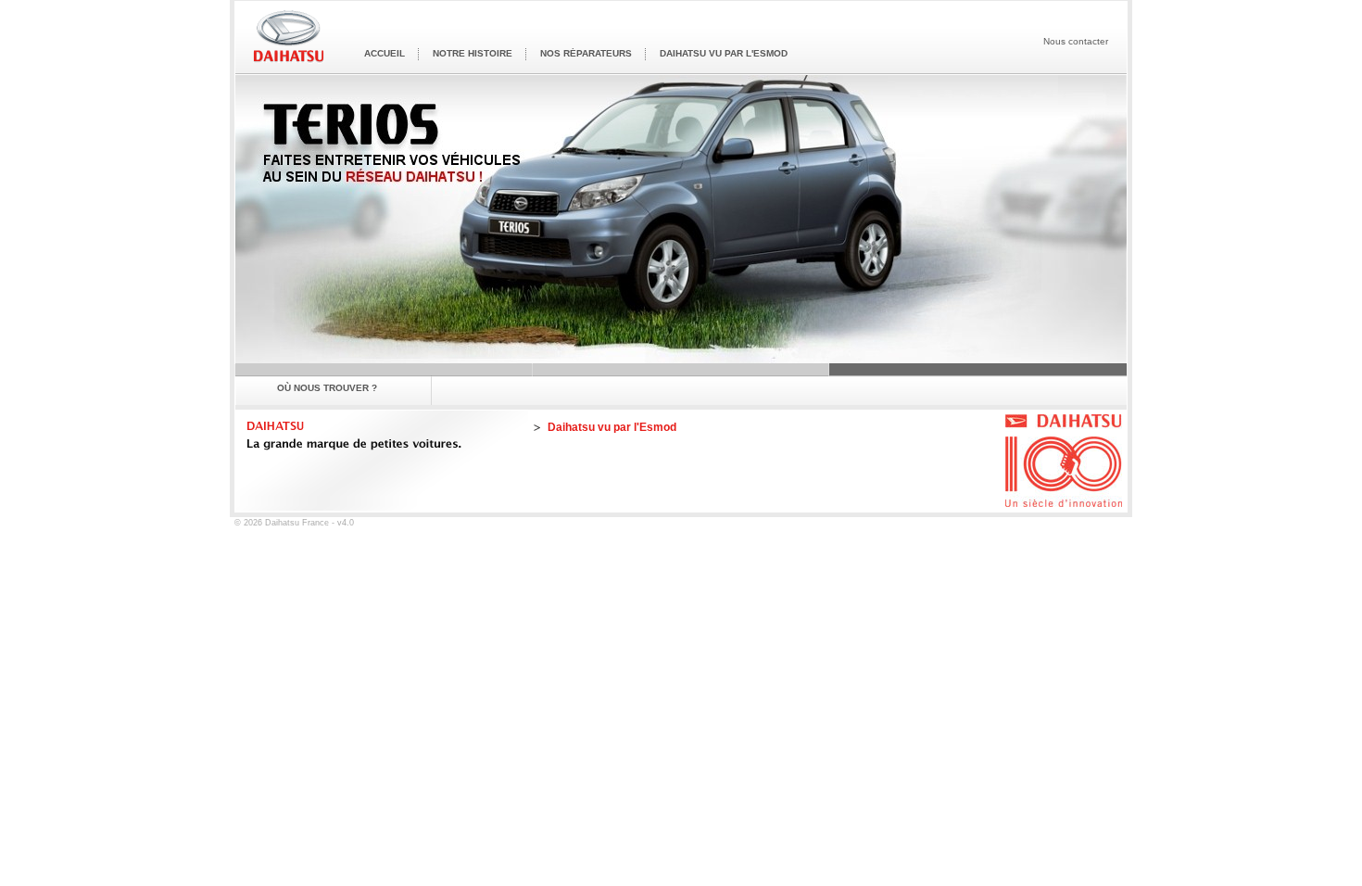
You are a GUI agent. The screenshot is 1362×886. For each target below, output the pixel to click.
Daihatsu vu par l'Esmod (724, 53)
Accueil (384, 53)
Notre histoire (472, 53)
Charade (384, 369)
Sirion (681, 369)
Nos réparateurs (586, 53)
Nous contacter (1075, 41)
